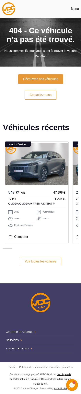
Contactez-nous (40, 94)
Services (12, 340)
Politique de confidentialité (33, 367)
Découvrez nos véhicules (40, 79)
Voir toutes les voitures (40, 261)
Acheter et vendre (19, 332)
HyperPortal (60, 388)
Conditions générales (61, 367)
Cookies (12, 367)
